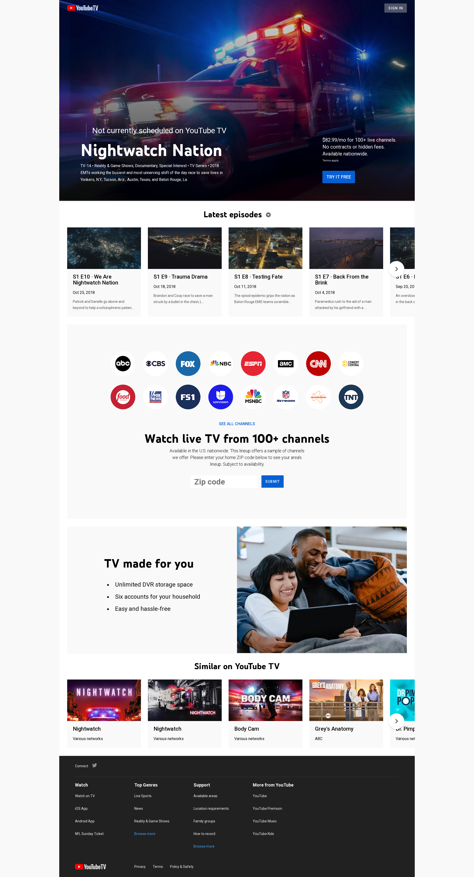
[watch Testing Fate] (265, 248)
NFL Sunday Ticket (89, 834)
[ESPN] (253, 364)
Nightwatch (87, 729)
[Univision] (220, 397)
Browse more (144, 834)
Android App (85, 821)
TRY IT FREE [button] (338, 176)
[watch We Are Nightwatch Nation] (104, 248)
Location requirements (211, 809)
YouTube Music (265, 821)
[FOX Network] (188, 364)
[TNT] (351, 397)
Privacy (140, 867)
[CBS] (155, 364)
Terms (158, 867)
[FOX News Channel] (155, 397)
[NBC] (220, 364)
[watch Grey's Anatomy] (346, 701)
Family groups (204, 821)
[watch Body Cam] (265, 701)
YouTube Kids (263, 834)
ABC (318, 738)
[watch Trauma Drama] (185, 248)
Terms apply (330, 160)
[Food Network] (123, 397)
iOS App (81, 809)
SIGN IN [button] (395, 8)
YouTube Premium (267, 809)
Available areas (205, 796)
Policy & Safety (182, 867)
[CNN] (318, 364)
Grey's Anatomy (334, 729)
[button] (396, 269)
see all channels (237, 423)
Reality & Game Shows (151, 821)
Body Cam (246, 729)
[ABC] (123, 364)
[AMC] (286, 364)
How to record (204, 834)
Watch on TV (85, 796)
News (138, 809)
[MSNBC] (253, 397)
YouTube (260, 796)
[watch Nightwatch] (104, 701)
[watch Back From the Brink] (346, 248)
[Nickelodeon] (318, 397)
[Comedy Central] (351, 364)
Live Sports (143, 796)
